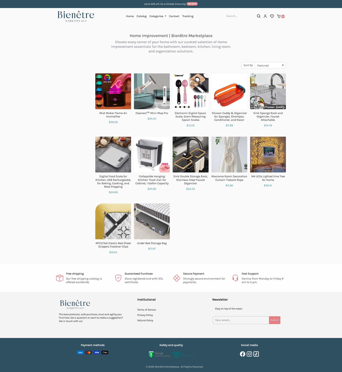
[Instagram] (249, 354)
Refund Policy (145, 320)
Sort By (248, 65)
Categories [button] (156, 16)
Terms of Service (146, 309)
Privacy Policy (145, 315)
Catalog (142, 16)
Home (130, 16)
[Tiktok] (256, 354)
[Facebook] (242, 354)
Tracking (187, 16)
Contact (174, 16)
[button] (265, 16)
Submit (275, 320)
